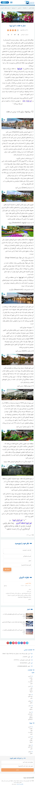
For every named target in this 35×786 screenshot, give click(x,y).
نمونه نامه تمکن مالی (30, 696)
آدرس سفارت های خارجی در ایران (30, 679)
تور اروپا (19, 69)
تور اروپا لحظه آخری (24, 523)
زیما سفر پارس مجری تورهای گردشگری (30, 715)
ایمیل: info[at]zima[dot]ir (24, 666)
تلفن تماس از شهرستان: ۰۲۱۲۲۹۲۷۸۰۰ (22, 660)
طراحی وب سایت (20, 784)
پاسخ (5, 586)
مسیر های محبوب (30, 707)
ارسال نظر (7, 569)
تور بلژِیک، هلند (27, 101)
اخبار (28, 609)
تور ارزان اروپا (17, 520)
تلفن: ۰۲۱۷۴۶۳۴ (26, 657)
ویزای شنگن (30, 702)
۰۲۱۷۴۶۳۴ (4, 2)
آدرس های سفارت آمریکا (30, 689)
